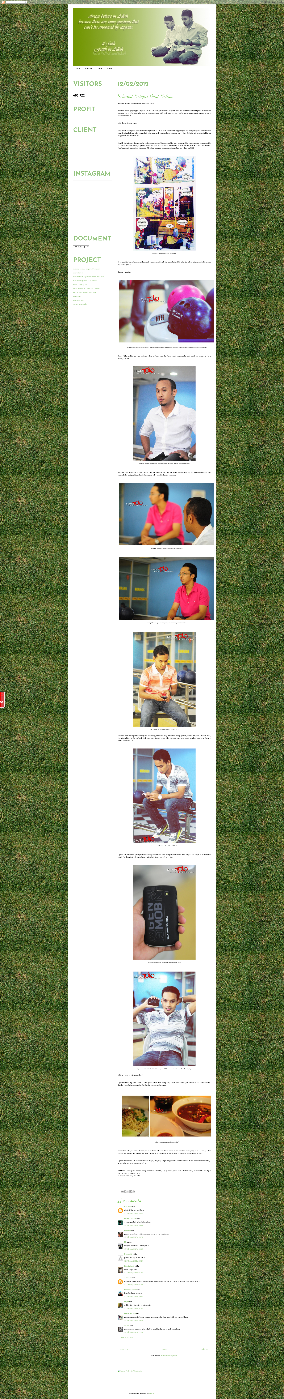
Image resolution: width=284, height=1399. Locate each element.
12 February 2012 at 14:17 (133, 1249)
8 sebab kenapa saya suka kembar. (85, 280)
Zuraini (127, 1325)
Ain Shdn (128, 1277)
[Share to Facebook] (130, 1191)
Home (78, 68)
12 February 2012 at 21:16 (133, 1308)
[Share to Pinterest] (133, 1191)
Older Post (205, 1349)
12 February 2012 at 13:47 (133, 1225)
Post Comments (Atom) (169, 1355)
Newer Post (124, 1349)
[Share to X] (128, 1191)
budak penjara (130, 1313)
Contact (110, 68)
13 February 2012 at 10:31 (133, 1320)
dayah (126, 1301)
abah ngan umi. (78, 300)
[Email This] (122, 1191)
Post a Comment (127, 1337)
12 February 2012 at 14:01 (133, 1237)
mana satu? (77, 296)
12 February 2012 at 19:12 (133, 1296)
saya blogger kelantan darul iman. (85, 292)
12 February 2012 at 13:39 (133, 1213)
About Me (88, 68)
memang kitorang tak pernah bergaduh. (86, 269)
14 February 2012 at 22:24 (133, 1332)
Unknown (128, 1206)
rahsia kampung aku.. (80, 284)
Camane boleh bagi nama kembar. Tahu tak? (88, 276)
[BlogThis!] (125, 1191)
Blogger (152, 1393)
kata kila (127, 1230)
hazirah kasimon (130, 1289)
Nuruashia (128, 1254)
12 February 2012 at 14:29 (133, 1261)
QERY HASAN (130, 1218)
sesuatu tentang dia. (80, 304)
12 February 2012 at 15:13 (133, 1272)
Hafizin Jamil (129, 1266)
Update (99, 68)
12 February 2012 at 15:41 (133, 1284)
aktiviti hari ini (78, 273)
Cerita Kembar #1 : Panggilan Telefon (86, 288)
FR (125, 1242)
